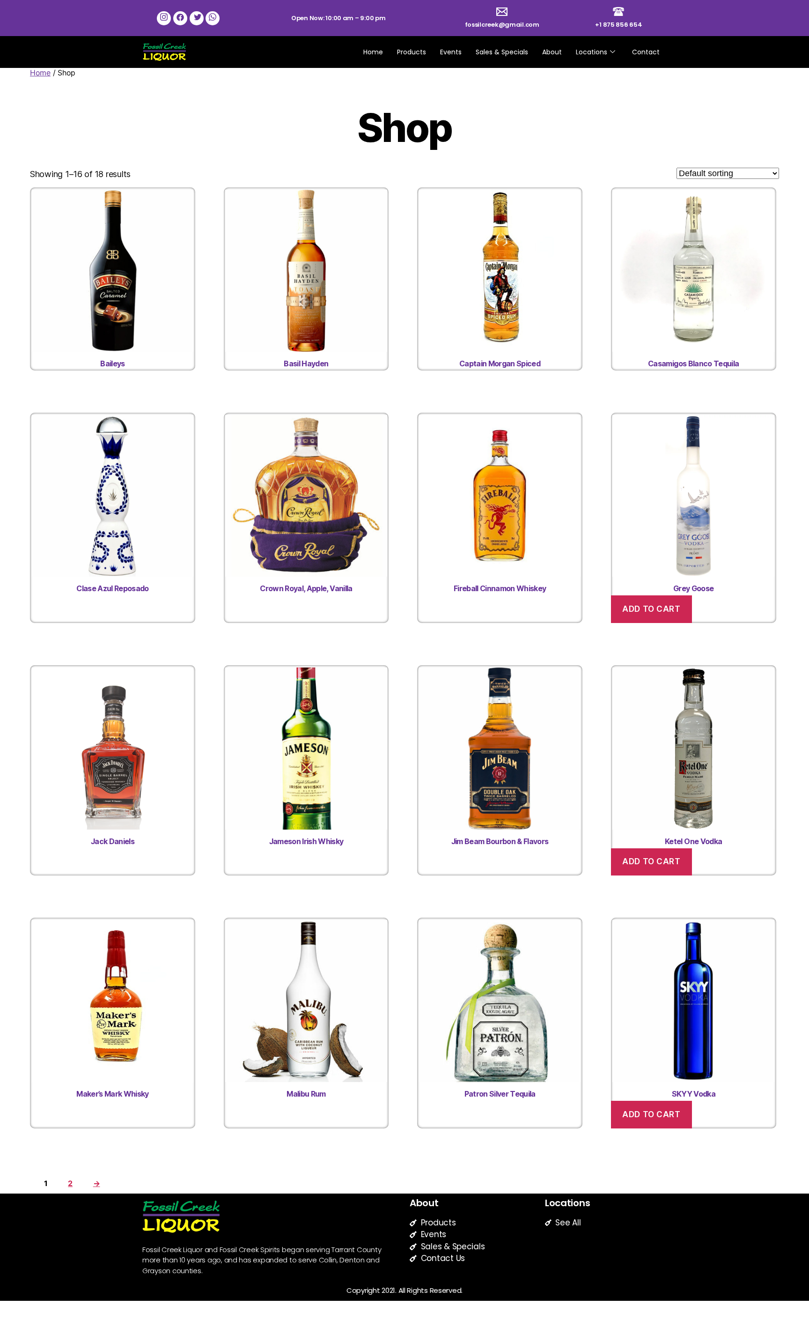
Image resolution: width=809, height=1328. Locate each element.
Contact (646, 52)
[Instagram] (164, 18)
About (552, 52)
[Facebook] (180, 18)
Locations (591, 52)
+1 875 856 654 (618, 24)
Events (451, 52)
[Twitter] (197, 18)
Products (411, 52)
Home (373, 52)
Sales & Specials (502, 52)
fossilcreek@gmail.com (502, 24)
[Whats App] (213, 18)
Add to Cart (651, 609)
